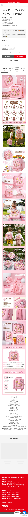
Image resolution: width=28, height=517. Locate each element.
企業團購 (4, 494)
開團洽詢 (4, 496)
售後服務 (4, 490)
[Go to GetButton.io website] (24, 515)
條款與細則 (10, 502)
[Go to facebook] (24, 512)
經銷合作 (4, 492)
